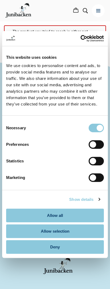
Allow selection (55, 231)
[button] (76, 10)
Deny (55, 247)
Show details (81, 199)
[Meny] (98, 10)
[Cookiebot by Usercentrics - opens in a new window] (80, 38)
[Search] (85, 10)
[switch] (96, 144)
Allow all (55, 215)
